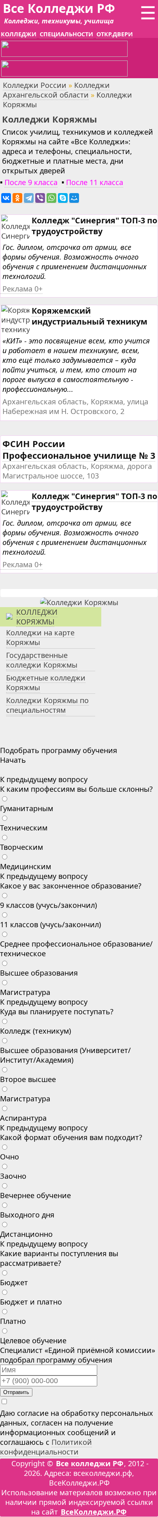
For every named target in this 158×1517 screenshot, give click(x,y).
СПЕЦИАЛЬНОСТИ (66, 34)
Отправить (16, 1392)
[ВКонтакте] (6, 198)
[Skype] (63, 198)
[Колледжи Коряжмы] (79, 602)
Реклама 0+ (22, 288)
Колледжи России (34, 85)
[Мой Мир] (74, 198)
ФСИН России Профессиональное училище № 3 (78, 449)
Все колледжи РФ (89, 1463)
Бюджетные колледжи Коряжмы (45, 682)
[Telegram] (29, 198)
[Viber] (40, 198)
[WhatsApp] (51, 198)
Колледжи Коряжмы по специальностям (47, 705)
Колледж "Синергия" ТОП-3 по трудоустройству (94, 226)
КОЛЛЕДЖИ (18, 34)
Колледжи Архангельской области (56, 90)
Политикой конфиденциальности (46, 1447)
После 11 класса (94, 182)
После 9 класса (31, 182)
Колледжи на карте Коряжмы (40, 637)
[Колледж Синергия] (18, 236)
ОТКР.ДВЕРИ (114, 34)
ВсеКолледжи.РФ (93, 1512)
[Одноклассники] (17, 198)
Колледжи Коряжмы (37, 616)
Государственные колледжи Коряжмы (41, 660)
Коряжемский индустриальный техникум (89, 316)
